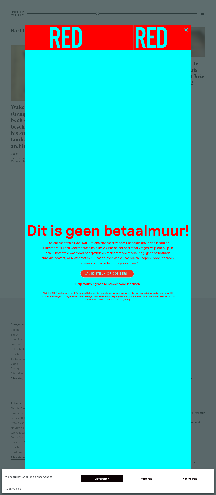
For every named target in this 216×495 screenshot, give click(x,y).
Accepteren (102, 478)
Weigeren (146, 478)
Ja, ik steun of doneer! (105, 273)
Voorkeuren (190, 478)
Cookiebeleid (13, 488)
